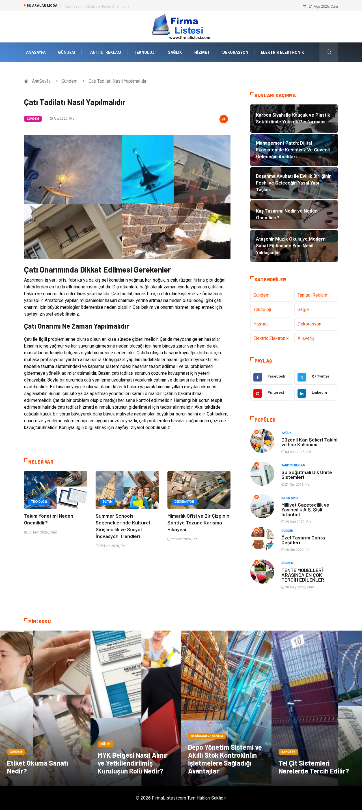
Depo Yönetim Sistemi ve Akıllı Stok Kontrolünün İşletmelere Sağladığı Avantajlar (225, 759)
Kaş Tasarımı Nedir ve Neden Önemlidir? (97, 6)
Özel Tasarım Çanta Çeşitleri (303, 539)
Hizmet (202, 52)
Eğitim (108, 501)
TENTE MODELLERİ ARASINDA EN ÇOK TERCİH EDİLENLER (302, 575)
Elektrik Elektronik (282, 52)
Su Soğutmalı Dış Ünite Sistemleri (306, 474)
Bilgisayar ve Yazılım (207, 736)
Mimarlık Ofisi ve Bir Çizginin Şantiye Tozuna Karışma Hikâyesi (198, 522)
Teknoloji (145, 52)
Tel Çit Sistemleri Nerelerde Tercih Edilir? (314, 767)
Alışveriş (306, 338)
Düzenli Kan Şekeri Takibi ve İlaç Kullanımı (309, 441)
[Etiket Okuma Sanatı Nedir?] (45, 708)
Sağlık (175, 52)
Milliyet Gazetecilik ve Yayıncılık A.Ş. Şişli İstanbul (305, 509)
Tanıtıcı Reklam (104, 52)
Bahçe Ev (288, 751)
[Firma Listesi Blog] (181, 26)
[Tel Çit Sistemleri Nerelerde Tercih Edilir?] (317, 708)
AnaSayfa (36, 52)
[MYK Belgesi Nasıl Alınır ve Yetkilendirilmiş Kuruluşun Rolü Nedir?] (135, 708)
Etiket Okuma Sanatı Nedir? (37, 767)
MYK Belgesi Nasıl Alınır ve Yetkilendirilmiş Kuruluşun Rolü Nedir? (133, 763)
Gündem (66, 52)
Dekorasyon (235, 52)
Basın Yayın (289, 498)
